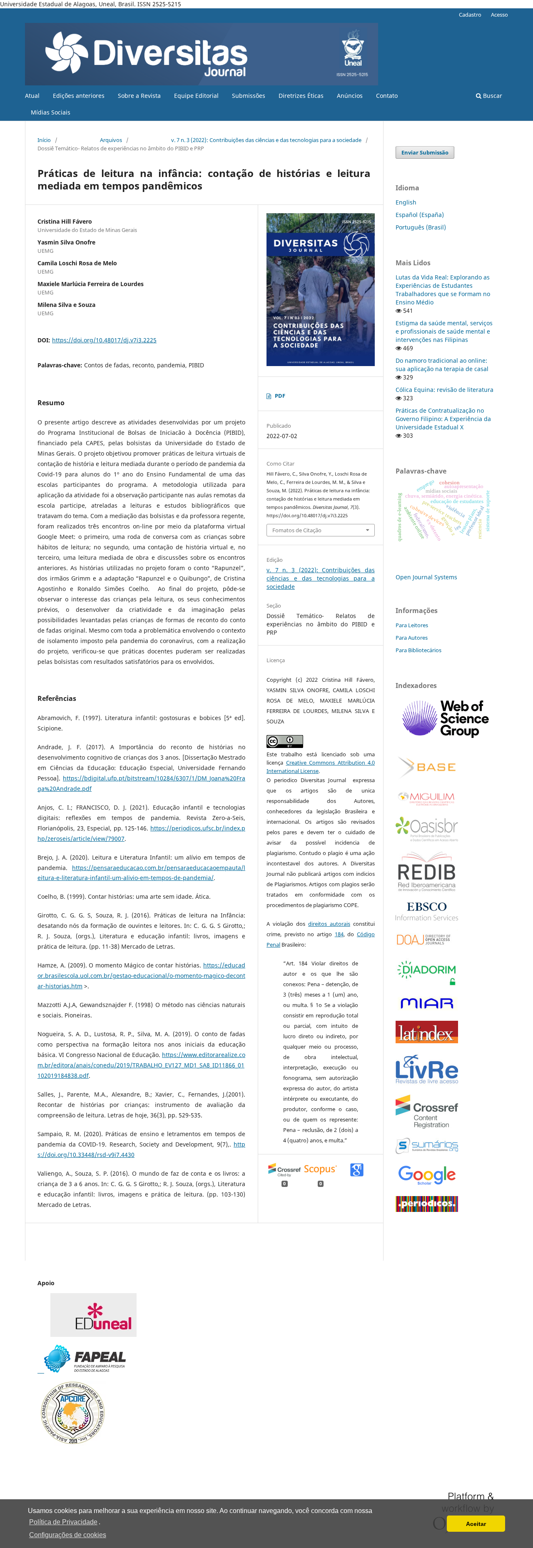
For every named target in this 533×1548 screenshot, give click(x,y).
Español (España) (420, 215)
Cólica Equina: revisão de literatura (444, 390)
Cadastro (470, 14)
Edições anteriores (79, 96)
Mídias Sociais (50, 112)
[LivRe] (427, 1083)
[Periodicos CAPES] (427, 1210)
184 (339, 934)
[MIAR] (427, 1009)
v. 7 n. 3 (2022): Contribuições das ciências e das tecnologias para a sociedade (266, 140)
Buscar (491, 96)
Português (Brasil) (421, 227)
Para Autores (412, 637)
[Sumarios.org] (427, 1152)
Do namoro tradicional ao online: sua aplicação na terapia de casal (442, 364)
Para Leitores (412, 625)
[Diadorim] (427, 984)
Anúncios (350, 96)
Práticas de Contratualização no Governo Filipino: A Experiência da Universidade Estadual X (443, 418)
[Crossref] (427, 1126)
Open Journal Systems (426, 577)
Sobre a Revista (139, 96)
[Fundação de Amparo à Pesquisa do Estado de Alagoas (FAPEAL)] (81, 1370)
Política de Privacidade (63, 1522)
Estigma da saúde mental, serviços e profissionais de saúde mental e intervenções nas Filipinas (444, 331)
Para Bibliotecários (418, 650)
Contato (387, 96)
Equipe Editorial (196, 96)
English (406, 202)
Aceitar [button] (476, 1524)
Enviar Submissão (424, 152)
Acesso (499, 14)
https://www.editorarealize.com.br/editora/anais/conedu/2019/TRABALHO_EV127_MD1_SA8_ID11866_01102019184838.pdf (141, 1065)
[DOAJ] (427, 946)
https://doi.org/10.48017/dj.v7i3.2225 (104, 340)
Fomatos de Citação (296, 530)
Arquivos (111, 140)
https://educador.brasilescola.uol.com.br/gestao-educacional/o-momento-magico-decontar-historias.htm (141, 975)
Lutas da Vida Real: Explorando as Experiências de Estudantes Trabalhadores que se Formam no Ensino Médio (443, 289)
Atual (32, 96)
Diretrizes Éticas (301, 96)
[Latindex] (427, 1041)
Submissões (248, 96)
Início (44, 140)
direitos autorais (329, 923)
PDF (280, 395)
